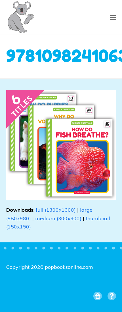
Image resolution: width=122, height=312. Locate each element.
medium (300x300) (58, 218)
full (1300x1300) (56, 210)
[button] (113, 17)
